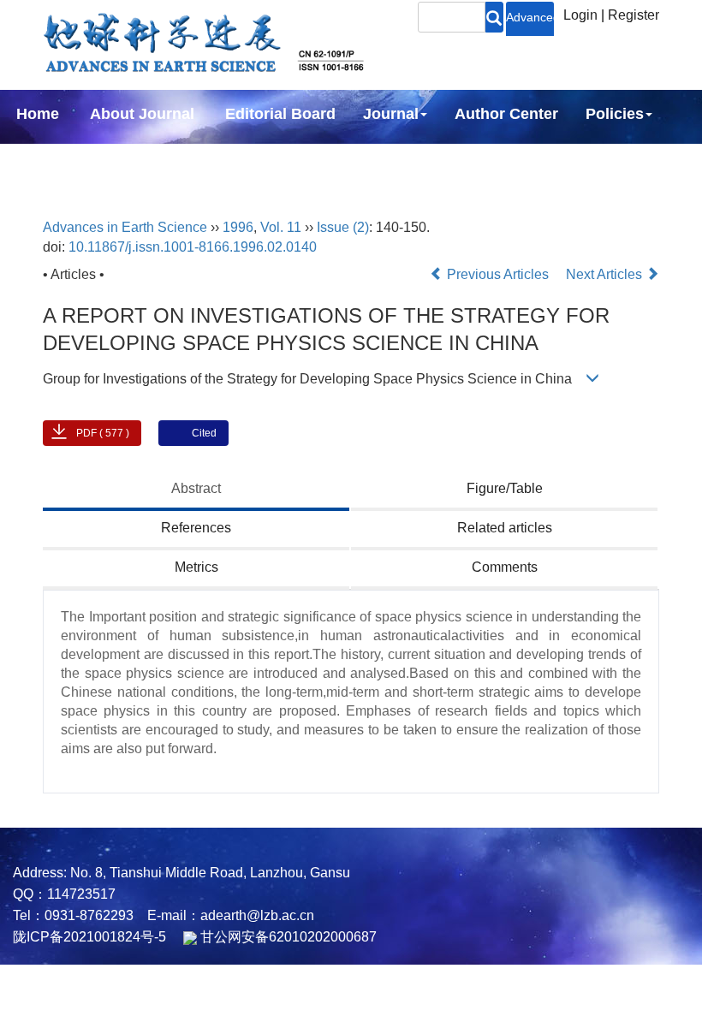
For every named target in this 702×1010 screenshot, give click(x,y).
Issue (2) (343, 227)
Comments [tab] (505, 567)
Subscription (63, 160)
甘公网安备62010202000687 (287, 937)
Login (580, 15)
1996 (238, 227)
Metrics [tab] (196, 567)
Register (633, 15)
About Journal (142, 113)
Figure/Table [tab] (505, 488)
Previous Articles (497, 274)
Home (37, 113)
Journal (391, 113)
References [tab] (196, 527)
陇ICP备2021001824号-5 (89, 937)
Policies (615, 113)
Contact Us (182, 160)
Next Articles (605, 274)
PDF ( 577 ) (102, 433)
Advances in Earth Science (125, 227)
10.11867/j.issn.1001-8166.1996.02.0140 (192, 247)
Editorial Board (280, 113)
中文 (268, 160)
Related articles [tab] (504, 527)
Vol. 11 (280, 227)
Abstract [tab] (196, 488)
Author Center (506, 113)
